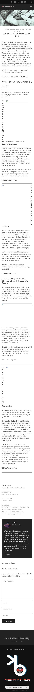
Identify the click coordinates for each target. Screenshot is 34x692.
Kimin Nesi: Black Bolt (10, 494)
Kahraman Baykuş (17, 638)
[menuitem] (14, 687)
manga (14, 509)
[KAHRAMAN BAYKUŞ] (8, 6)
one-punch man (18, 511)
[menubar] (17, 687)
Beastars (5, 507)
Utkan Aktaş (19, 29)
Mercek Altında (7, 500)
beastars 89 (6, 509)
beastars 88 (24, 507)
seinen (18, 514)
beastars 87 (14, 507)
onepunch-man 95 (8, 514)
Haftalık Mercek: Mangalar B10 (13, 487)
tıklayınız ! (24, 76)
